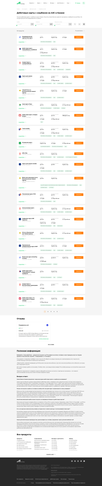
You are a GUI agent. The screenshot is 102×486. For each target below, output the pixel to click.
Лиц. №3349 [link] (31, 105)
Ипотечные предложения (41, 479)
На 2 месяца (54, 442)
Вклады (52, 3)
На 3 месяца (54, 443)
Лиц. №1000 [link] (28, 77)
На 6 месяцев (54, 448)
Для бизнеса (60, 3)
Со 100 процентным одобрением (24, 442)
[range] (25, 24)
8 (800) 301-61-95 (54, 470)
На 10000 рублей (72, 442)
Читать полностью (44, 338)
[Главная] (21, 3)
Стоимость (38, 21)
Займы (45, 3)
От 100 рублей (72, 447)
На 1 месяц (54, 440)
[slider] (25, 25)
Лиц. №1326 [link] (29, 64)
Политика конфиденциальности (61, 482)
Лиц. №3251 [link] (28, 129)
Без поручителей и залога (22, 447)
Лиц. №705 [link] (30, 301)
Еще (68, 3)
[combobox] (80, 30)
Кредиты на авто (29, 479)
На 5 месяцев (54, 447)
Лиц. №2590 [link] (30, 143)
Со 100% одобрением (73, 445)
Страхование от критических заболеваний (40, 445)
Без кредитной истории (22, 443)
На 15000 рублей (72, 448)
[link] (72, 461)
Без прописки (20, 450)
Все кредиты (20, 479)
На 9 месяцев (54, 450)
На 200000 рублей (73, 450)
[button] (77, 3)
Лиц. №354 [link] (30, 39)
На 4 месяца (54, 445)
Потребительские (20, 440)
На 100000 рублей (73, 440)
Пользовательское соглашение (43, 482)
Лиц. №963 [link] (29, 50)
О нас (32, 482)
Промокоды (71, 479)
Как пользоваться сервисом (78, 482)
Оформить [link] (78, 37)
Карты (38, 3)
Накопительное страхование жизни (41, 440)
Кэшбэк (18, 21)
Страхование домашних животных (41, 449)
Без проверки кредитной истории (24, 448)
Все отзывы (51, 344)
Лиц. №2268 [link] (28, 117)
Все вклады (64, 479)
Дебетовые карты (54, 479)
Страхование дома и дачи (39, 447)
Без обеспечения (20, 445)
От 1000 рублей (72, 443)
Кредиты (31, 3)
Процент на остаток (58, 21)
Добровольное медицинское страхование (40, 443)
